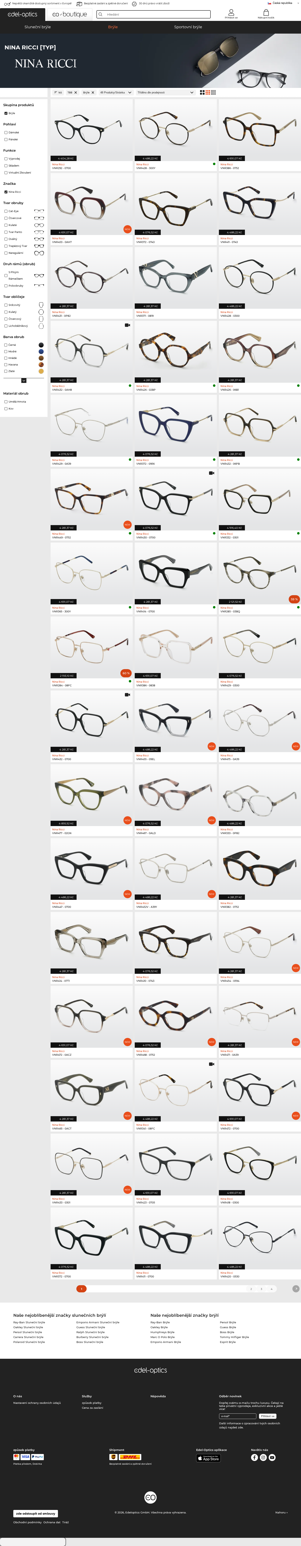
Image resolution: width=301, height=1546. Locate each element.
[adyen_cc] (16, 1457)
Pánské (13, 139)
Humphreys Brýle (162, 1332)
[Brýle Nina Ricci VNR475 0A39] (260, 719)
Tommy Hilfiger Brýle (234, 1337)
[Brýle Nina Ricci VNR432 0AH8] (92, 349)
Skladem (14, 165)
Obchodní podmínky (27, 1522)
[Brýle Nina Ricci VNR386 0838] (176, 645)
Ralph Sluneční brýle (90, 1332)
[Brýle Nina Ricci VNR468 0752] (176, 1014)
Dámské (14, 132)
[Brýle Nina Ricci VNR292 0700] (92, 128)
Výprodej (14, 158)
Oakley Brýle (159, 1327)
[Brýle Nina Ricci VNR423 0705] (176, 1162)
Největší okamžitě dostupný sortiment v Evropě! (42, 3)
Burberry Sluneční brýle (92, 1337)
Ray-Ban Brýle (160, 1322)
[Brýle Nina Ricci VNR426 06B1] (260, 349)
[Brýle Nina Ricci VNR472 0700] (260, 1088)
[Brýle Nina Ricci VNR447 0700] (92, 867)
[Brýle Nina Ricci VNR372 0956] (176, 423)
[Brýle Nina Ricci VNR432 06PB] (260, 423)
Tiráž (65, 1522)
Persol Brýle (228, 1322)
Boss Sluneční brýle (89, 1342)
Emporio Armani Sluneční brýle (97, 1322)
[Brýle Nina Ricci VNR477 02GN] (92, 793)
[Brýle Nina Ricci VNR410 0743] (176, 940)
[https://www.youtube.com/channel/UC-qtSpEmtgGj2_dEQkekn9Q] (272, 1458)
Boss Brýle (227, 1332)
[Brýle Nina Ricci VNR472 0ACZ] (92, 1014)
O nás (17, 1396)
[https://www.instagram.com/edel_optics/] (263, 1458)
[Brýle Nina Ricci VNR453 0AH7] (92, 202)
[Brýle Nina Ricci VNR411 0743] (260, 202)
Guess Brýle (228, 1327)
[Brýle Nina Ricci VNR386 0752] (260, 128)
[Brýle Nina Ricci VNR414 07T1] (92, 940)
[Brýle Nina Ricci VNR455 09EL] (176, 719)
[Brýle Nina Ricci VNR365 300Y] (92, 571)
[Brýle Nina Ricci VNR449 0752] (92, 497)
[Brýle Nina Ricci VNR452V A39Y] (176, 867)
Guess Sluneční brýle (90, 1327)
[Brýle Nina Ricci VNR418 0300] (260, 1162)
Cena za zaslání (92, 1407)
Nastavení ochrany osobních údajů (37, 1402)
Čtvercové (15, 218)
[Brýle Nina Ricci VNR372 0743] (176, 202)
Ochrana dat (51, 1522)
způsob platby (91, 1402)
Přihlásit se (231, 17)
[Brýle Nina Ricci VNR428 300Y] (176, 128)
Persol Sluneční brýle (27, 1332)
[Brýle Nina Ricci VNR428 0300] (260, 276)
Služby (87, 1396)
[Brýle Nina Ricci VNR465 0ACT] (92, 1088)
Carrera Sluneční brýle (28, 1337)
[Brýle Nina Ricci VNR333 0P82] (260, 793)
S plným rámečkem (16, 275)
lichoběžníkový (18, 325)
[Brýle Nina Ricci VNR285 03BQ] (260, 571)
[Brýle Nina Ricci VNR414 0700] (176, 571)
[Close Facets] (24, 92)
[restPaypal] (37, 1457)
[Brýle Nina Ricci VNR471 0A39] (260, 1014)
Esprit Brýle (228, 1342)
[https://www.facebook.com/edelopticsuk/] (254, 1458)
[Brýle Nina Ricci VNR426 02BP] (176, 349)
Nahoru (280, 1512)
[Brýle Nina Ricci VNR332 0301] (260, 497)
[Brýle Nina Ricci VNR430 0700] (176, 497)
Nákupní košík (266, 17)
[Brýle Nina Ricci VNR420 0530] (260, 1236)
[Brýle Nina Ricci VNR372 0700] (92, 1236)
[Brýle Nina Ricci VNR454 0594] (260, 940)
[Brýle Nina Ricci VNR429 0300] (260, 645)
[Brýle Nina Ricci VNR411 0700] (176, 1236)
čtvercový (15, 318)
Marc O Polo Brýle (162, 1337)
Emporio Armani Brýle (165, 1342)
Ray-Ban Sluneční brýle (29, 1322)
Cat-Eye (13, 211)
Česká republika (282, 3)
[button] (22, 14)
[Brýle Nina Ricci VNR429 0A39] (92, 423)
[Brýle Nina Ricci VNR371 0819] (176, 276)
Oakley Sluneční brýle (28, 1327)
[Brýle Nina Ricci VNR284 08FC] (92, 645)
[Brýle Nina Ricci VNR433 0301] (92, 1162)
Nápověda (158, 1396)
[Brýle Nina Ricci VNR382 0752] (260, 867)
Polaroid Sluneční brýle (29, 1342)
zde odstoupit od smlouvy (35, 1513)
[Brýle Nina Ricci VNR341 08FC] (176, 1088)
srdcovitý (14, 304)
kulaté (13, 225)
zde (240, 1427)
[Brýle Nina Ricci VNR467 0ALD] (176, 793)
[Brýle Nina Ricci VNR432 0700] (92, 719)
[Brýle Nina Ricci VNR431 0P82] (92, 276)
